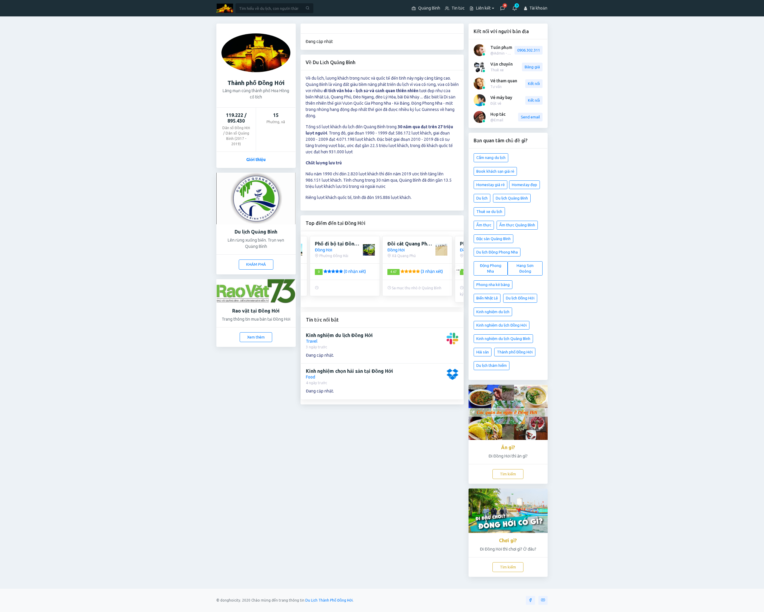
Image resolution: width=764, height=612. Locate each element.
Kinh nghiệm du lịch (492, 312)
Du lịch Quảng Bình (512, 198)
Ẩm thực (483, 225)
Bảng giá (532, 67)
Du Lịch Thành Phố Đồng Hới (329, 600)
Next (458, 269)
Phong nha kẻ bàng (493, 284)
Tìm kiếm (508, 474)
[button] (480, 8)
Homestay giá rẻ (490, 185)
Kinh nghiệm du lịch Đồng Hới (501, 325)
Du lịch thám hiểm (491, 365)
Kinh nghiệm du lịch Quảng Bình (503, 338)
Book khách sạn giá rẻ (495, 171)
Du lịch (482, 198)
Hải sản (482, 352)
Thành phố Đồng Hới (515, 352)
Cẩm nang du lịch (491, 157)
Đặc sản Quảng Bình (493, 239)
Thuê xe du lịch (489, 211)
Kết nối (534, 83)
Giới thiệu (256, 159)
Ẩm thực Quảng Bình (517, 225)
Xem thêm (256, 337)
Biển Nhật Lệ (487, 298)
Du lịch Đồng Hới (520, 298)
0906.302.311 (528, 50)
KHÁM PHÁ (256, 264)
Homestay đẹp (524, 185)
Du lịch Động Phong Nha (497, 252)
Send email (530, 117)
